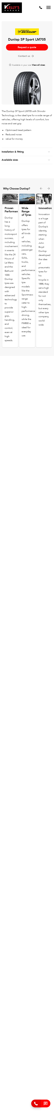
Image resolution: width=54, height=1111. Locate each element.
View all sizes (38, 65)
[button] (45, 1103)
